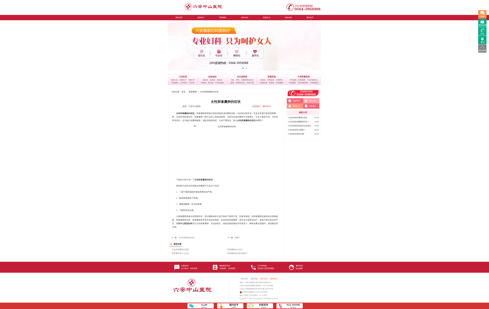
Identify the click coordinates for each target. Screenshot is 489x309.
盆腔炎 (212, 80)
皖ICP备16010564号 (265, 289)
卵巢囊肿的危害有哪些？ (237, 253)
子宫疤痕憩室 (302, 83)
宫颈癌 (271, 83)
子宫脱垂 (292, 83)
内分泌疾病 (242, 76)
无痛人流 (174, 80)
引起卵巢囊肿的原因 (186, 238)
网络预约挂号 (227, 267)
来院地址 (312, 106)
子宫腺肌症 (314, 83)
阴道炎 (205, 80)
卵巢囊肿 (301, 80)
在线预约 (256, 106)
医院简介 (201, 17)
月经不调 (250, 83)
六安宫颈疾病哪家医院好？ (298, 122)
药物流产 (183, 80)
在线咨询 (288, 17)
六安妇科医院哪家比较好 (297, 118)
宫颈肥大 (279, 80)
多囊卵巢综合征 (247, 80)
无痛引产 (191, 80)
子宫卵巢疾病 (303, 76)
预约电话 (273, 279)
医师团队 (223, 17)
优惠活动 (266, 17)
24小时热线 (266, 267)
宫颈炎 (263, 80)
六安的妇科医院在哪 (296, 134)
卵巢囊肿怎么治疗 (235, 249)
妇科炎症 (212, 76)
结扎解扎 (175, 83)
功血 (232, 80)
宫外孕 (191, 83)
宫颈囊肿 (279, 83)
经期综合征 (240, 83)
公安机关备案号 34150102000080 (255, 292)
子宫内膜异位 (312, 80)
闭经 (237, 80)
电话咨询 (293, 306)
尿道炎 (219, 80)
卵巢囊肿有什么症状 (180, 253)
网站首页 (179, 17)
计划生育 (183, 76)
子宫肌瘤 (293, 80)
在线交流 (263, 306)
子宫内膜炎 (219, 83)
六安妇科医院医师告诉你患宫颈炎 (300, 126)
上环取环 (183, 83)
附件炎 (210, 83)
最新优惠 (254, 279)
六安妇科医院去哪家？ (297, 130)
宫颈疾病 (272, 76)
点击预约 (233, 306)
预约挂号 (310, 17)
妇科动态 (244, 17)
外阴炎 (203, 83)
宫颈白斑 (263, 83)
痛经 (232, 83)
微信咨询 (299, 267)
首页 (183, 92)
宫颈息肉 (270, 80)
